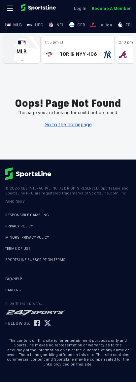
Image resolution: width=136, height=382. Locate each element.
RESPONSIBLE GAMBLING (27, 215)
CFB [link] (81, 25)
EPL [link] (129, 25)
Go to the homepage (68, 124)
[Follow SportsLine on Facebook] (37, 323)
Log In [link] (80, 8)
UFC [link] (39, 25)
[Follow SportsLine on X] (47, 323)
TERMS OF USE (17, 248)
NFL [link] (60, 25)
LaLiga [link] (105, 25)
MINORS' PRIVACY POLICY (27, 237)
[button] (22, 50)
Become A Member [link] (111, 8)
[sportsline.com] (39, 8)
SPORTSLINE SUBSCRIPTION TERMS (35, 259)
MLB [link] (17, 25)
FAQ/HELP (13, 279)
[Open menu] (10, 8)
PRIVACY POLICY (19, 226)
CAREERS (13, 290)
